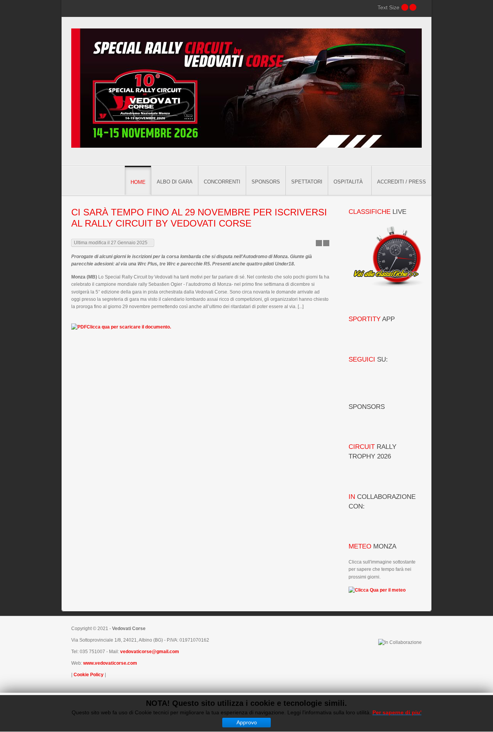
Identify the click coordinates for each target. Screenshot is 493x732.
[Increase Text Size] (412, 7)
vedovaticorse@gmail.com (149, 651)
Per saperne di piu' (396, 712)
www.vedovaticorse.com (110, 663)
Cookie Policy (88, 674)
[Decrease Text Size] (404, 7)
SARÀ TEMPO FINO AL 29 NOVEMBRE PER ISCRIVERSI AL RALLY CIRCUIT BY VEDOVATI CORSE (199, 217)
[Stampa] (326, 243)
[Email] (319, 243)
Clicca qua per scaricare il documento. (129, 327)
